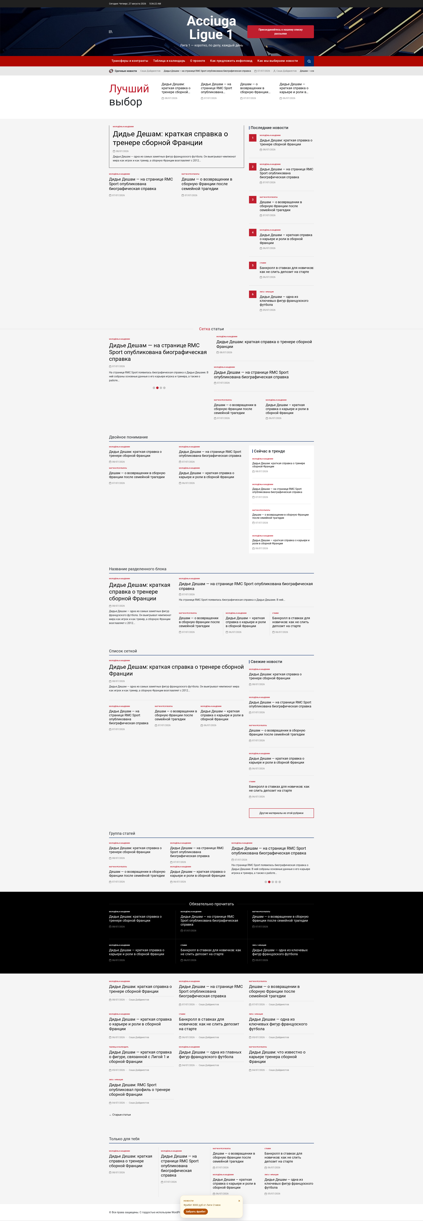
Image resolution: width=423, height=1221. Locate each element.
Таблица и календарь (169, 60)
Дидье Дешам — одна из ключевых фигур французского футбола (284, 301)
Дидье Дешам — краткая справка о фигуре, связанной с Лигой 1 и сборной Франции (140, 1057)
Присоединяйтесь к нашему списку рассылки (281, 31)
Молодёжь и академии (123, 127)
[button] (312, 90)
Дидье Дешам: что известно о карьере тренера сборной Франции (277, 1057)
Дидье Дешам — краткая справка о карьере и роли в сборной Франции (294, 90)
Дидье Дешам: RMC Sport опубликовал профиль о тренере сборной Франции (139, 1090)
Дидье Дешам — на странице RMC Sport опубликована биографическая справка (170, 71)
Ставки (263, 263)
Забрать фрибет (196, 1211)
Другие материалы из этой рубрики (281, 813)
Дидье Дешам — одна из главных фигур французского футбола (210, 1054)
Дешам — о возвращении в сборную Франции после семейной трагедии (301, 71)
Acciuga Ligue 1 (211, 27)
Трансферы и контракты (130, 60)
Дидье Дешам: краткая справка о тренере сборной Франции (176, 90)
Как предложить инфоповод (231, 60)
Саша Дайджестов (249, 71)
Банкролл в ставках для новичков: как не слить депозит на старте (287, 270)
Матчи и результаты (190, 174)
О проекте (197, 60)
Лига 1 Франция (267, 292)
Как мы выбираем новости (277, 60)
